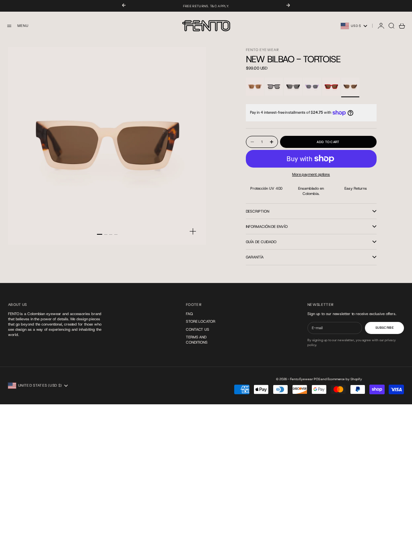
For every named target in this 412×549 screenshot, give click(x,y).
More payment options (311, 174)
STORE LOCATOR (200, 321)
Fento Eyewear (262, 50)
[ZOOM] (193, 231)
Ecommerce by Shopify (345, 379)
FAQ (189, 313)
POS (317, 379)
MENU (22, 26)
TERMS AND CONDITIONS (197, 339)
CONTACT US (197, 329)
